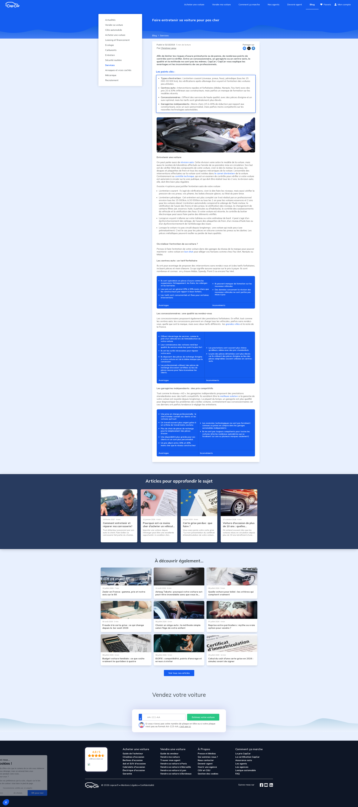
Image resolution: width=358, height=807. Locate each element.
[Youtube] (265, 785)
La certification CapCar (247, 757)
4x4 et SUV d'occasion (134, 763)
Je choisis (32, 793)
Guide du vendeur (169, 753)
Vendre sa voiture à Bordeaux (175, 773)
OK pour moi (52, 793)
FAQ (237, 773)
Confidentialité (147, 785)
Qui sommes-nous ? (208, 757)
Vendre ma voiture (221, 4)
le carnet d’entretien (224, 173)
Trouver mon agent (170, 760)
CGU (208, 770)
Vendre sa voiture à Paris (173, 763)
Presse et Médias (207, 753)
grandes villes (233, 324)
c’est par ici (185, 726)
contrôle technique (184, 176)
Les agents (241, 763)
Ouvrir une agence (207, 767)
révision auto (187, 162)
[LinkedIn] (270, 785)
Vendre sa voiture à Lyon (173, 770)
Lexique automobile (245, 770)
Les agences (241, 767)
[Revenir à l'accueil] (14, 5)
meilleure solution (229, 396)
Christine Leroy (168, 48)
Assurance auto (243, 760)
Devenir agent (294, 4)
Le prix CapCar (243, 753)
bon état (188, 251)
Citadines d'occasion (133, 757)
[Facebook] (261, 785)
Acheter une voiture (194, 4)
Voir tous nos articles (179, 673)
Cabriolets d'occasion (134, 767)
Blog (312, 4)
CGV (200, 770)
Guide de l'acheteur (133, 753)
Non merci (12, 793)
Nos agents (273, 4)
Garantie (127, 773)
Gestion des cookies (208, 773)
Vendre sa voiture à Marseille (175, 767)
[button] (6, 802)
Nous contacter (206, 760)
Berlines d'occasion (133, 760)
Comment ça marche (249, 4)
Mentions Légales (129, 785)
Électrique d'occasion (134, 770)
